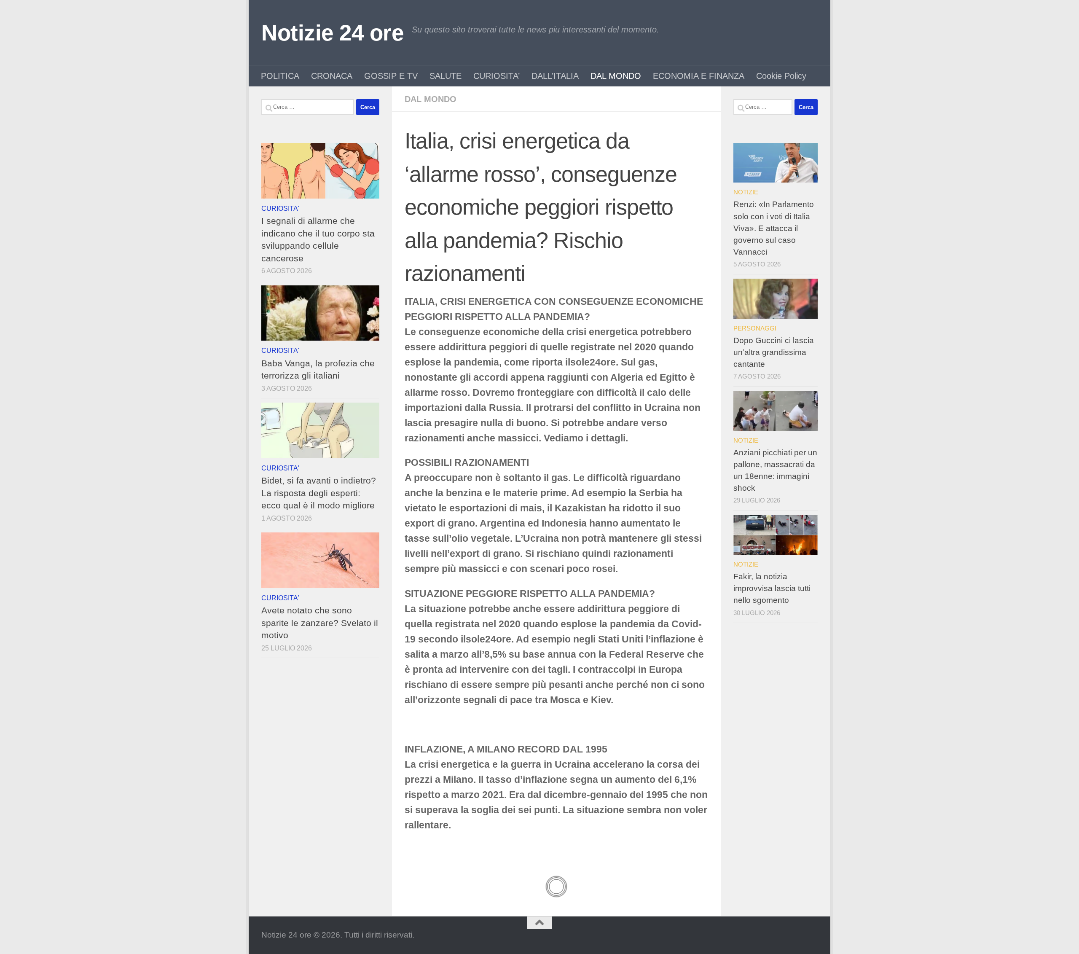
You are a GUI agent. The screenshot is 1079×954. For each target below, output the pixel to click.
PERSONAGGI (754, 328)
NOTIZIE (745, 192)
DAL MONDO (615, 76)
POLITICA (280, 76)
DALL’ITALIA (555, 76)
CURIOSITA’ (496, 76)
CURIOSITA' (280, 208)
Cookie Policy (781, 76)
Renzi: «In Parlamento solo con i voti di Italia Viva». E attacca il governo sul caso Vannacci (773, 228)
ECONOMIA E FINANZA (698, 76)
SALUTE (445, 76)
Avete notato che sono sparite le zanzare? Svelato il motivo (319, 622)
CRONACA (331, 76)
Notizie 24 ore (332, 32)
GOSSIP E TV (391, 76)
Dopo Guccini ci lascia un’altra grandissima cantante (773, 352)
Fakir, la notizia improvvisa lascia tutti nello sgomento (772, 588)
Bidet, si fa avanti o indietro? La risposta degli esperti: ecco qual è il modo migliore (318, 493)
